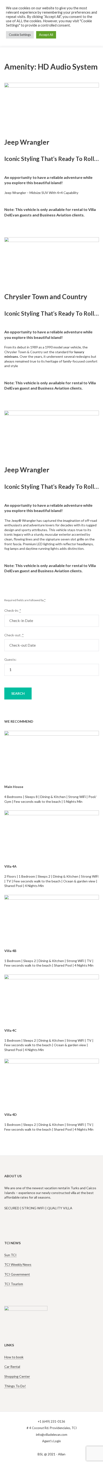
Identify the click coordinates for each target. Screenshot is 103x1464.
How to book (13, 1357)
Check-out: (14, 635)
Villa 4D (10, 1114)
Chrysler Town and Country (45, 296)
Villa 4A (10, 866)
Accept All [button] (46, 35)
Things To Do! (15, 1386)
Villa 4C (10, 1030)
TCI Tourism (13, 1284)
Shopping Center (17, 1376)
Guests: (10, 659)
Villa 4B (10, 951)
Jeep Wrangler (26, 142)
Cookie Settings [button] (20, 35)
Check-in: (12, 610)
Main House (13, 787)
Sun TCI (10, 1255)
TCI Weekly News (17, 1264)
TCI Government (17, 1274)
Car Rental (12, 1367)
